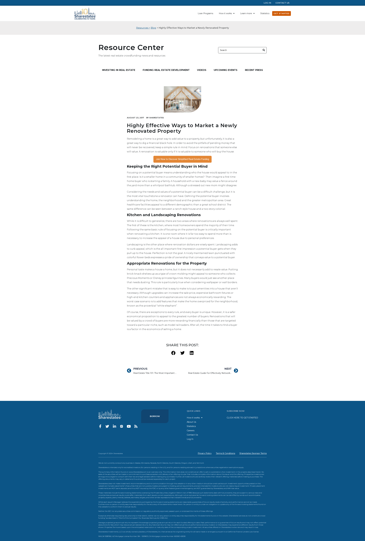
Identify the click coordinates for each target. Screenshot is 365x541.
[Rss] (136, 426)
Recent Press (254, 70)
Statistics (264, 13)
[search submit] (264, 50)
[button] (173, 353)
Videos (201, 70)
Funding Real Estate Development (166, 70)
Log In (267, 3)
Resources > (143, 28)
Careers (190, 430)
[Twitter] (107, 426)
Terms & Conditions (225, 453)
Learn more (246, 13)
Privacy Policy (205, 453)
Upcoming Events (225, 70)
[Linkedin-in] (114, 426)
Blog (153, 28)
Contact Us (282, 3)
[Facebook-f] (100, 426)
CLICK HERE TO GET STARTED (242, 417)
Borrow (155, 416)
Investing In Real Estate (118, 70)
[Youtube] (128, 426)
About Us (191, 422)
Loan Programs (205, 13)
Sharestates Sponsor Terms (253, 453)
